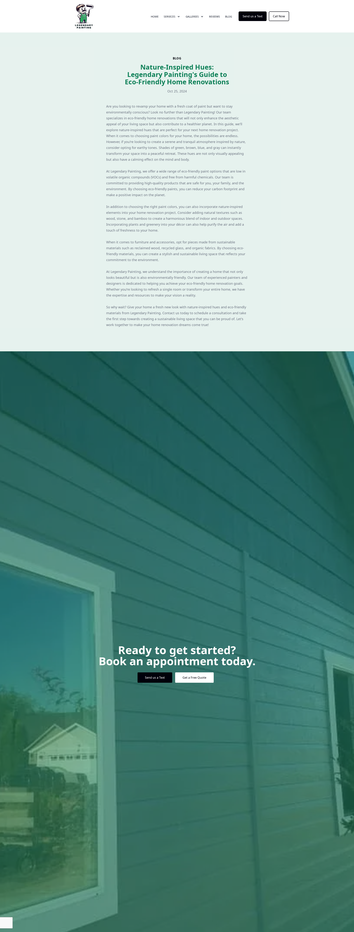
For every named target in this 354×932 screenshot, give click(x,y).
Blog (228, 16)
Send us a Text (253, 16)
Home (155, 16)
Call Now (279, 16)
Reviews (214, 16)
